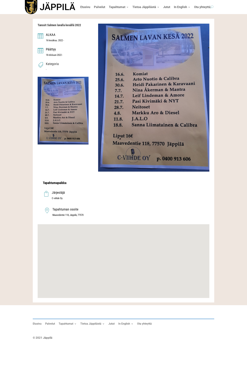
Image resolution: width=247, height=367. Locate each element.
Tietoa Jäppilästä (90, 324)
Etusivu (37, 324)
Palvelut (50, 324)
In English (124, 324)
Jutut (111, 324)
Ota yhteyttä (144, 324)
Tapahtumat (66, 324)
